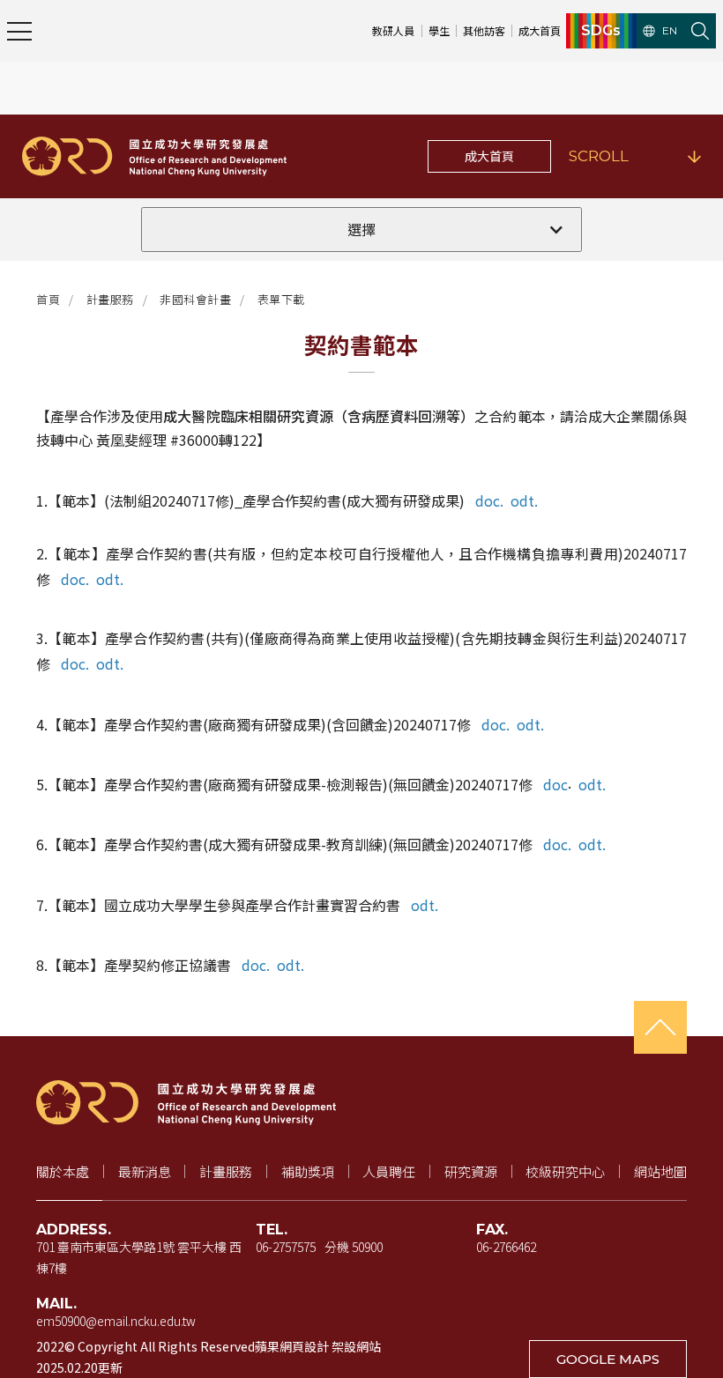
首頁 (48, 299)
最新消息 (144, 1171)
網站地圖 (660, 1171)
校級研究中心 (565, 1171)
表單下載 (281, 299)
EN (669, 31)
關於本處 (62, 1171)
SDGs (601, 31)
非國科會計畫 (195, 299)
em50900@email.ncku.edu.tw (116, 1321)
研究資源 (470, 1171)
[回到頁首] (660, 1027)
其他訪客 (484, 30)
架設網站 (356, 1346)
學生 (439, 30)
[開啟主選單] (19, 31)
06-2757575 (286, 1247)
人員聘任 (388, 1171)
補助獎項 (307, 1171)
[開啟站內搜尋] (700, 31)
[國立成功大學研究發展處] (154, 156)
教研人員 (393, 30)
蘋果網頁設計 (292, 1346)
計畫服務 (110, 299)
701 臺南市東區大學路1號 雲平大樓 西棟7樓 (139, 1257)
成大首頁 (539, 30)
